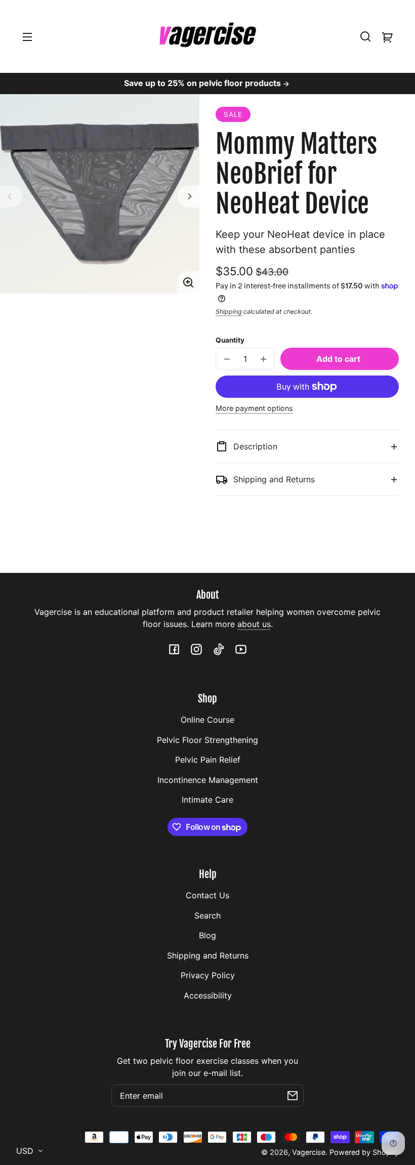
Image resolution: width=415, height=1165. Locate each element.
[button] (365, 36)
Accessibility (208, 995)
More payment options (254, 408)
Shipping (229, 311)
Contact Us (207, 895)
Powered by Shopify (364, 1152)
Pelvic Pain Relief (207, 760)
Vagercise (308, 1152)
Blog (207, 935)
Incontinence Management (207, 780)
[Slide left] (11, 196)
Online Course (207, 720)
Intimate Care (207, 800)
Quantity (230, 340)
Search (207, 915)
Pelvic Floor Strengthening (207, 740)
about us (254, 624)
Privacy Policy (208, 975)
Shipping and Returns (207, 955)
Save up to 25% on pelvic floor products (203, 83)
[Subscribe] (292, 1096)
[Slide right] (188, 196)
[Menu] (27, 36)
